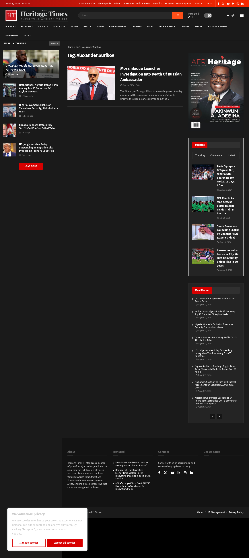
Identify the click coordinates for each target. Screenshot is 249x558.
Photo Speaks (104, 3)
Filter (53, 43)
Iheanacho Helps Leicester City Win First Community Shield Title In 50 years (228, 258)
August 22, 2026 (204, 343)
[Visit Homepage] (36, 15)
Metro (100, 26)
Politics (9, 26)
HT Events (169, 3)
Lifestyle (137, 26)
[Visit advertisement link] (216, 92)
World (27, 35)
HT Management (184, 3)
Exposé (199, 26)
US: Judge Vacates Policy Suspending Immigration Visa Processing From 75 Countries (36, 147)
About (200, 512)
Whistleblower (143, 3)
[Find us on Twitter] (223, 3)
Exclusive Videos (217, 26)
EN (189, 17)
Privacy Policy (236, 512)
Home (70, 47)
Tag (77, 47)
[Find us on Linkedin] (191, 473)
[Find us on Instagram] (238, 3)
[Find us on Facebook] (218, 3)
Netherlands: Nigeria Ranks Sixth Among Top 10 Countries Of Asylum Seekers (38, 88)
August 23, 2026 (204, 304)
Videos (117, 3)
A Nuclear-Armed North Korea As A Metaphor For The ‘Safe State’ (131, 464)
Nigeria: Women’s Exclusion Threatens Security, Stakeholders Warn (38, 108)
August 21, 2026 (204, 391)
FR (192, 17)
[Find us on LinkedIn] (242, 3)
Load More (31, 166)
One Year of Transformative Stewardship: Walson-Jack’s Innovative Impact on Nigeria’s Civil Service (133, 474)
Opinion (185, 26)
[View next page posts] (219, 416)
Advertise (157, 3)
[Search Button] (177, 15)
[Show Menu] (242, 15)
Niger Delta (11, 35)
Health (87, 26)
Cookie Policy (30, 533)
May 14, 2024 (128, 85)
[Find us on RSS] (233, 3)
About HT (198, 3)
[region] (47, 529)
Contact (209, 3)
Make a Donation (87, 3)
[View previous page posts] (213, 416)
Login (232, 15)
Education (59, 26)
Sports (74, 26)
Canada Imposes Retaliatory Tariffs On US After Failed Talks (37, 127)
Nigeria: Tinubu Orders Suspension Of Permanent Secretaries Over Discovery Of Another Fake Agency (216, 401)
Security (43, 26)
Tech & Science (167, 26)
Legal (150, 26)
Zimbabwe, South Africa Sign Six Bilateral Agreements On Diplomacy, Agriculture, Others (215, 385)
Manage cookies (29, 542)
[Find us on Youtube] (228, 3)
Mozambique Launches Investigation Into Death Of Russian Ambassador (151, 74)
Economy (26, 26)
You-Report (128, 3)
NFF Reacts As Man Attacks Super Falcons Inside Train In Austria (225, 205)
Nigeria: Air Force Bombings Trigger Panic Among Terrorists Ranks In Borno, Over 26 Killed (215, 369)
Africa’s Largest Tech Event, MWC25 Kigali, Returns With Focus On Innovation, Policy (132, 486)
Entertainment (117, 26)
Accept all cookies (64, 542)
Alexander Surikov (91, 47)
